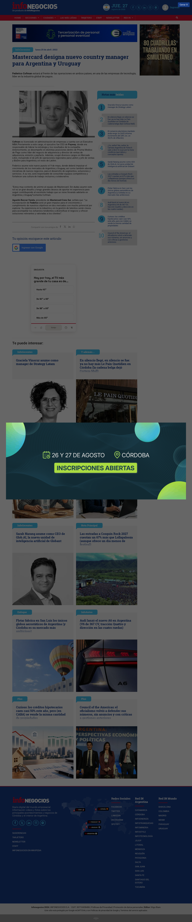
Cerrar (183, 4)
